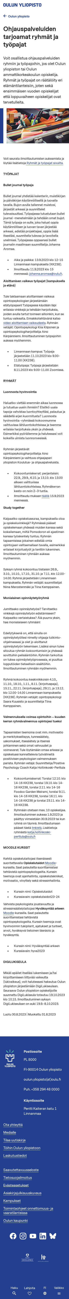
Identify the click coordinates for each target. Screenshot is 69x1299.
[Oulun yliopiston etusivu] (34, 4)
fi (48, 1292)
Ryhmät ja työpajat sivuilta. (44, 163)
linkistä (37, 828)
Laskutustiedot (15, 1155)
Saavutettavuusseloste (21, 1170)
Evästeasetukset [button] (16, 1185)
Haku (14, 1288)
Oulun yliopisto (19, 16)
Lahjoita (29, 1288)
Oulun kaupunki (15, 1220)
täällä (45, 496)
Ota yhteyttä (13, 1124)
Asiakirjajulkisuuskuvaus (22, 1193)
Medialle (9, 1132)
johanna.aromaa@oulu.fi (45, 274)
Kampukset (12, 1200)
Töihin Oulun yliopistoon (21, 1148)
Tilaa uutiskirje (14, 1140)
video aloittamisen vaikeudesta (24, 323)
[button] (59, 1290)
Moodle (50, 863)
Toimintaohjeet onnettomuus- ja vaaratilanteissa (28, 1210)
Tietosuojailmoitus (17, 1177)
